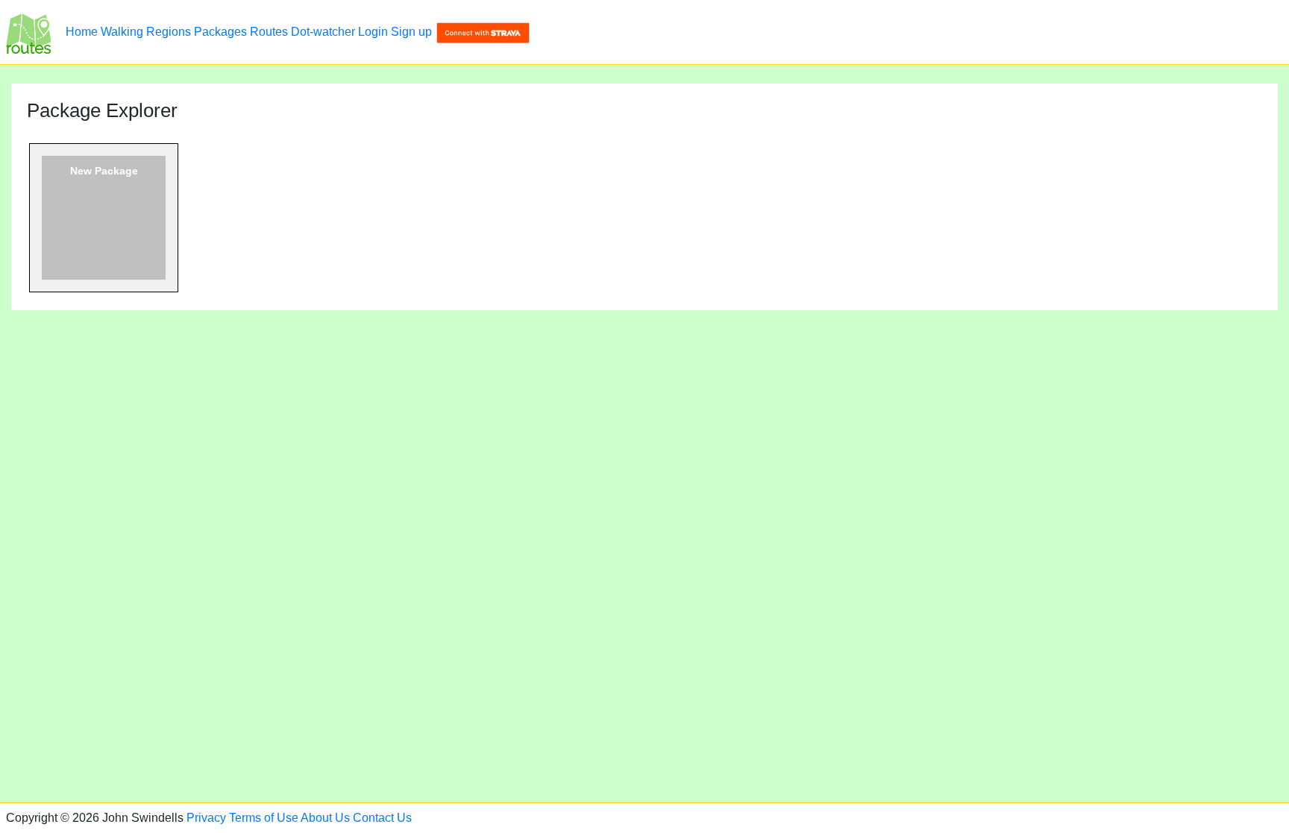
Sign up (411, 31)
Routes (269, 31)
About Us (325, 817)
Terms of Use (263, 817)
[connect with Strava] (483, 31)
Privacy (206, 817)
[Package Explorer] (28, 32)
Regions (168, 31)
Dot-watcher (323, 31)
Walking (122, 31)
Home (82, 31)
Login (373, 31)
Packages (220, 31)
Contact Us (382, 817)
